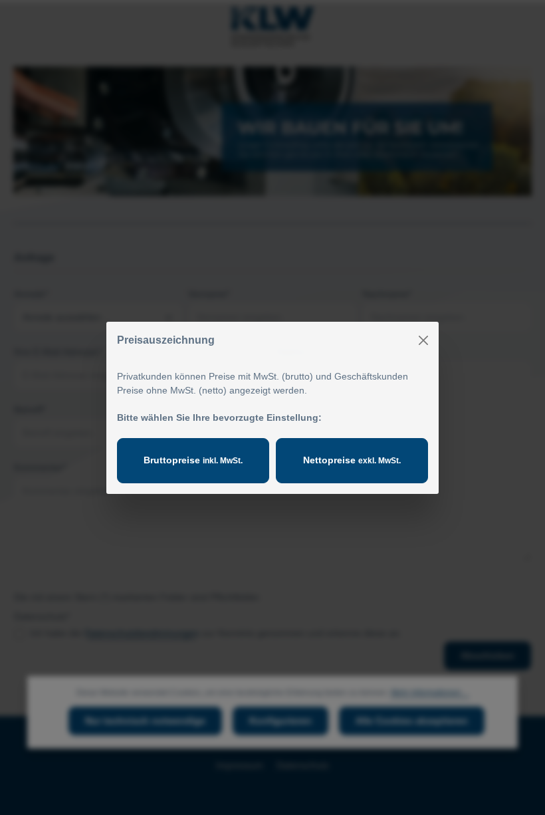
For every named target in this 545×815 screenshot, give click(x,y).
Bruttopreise (193, 460)
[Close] (423, 340)
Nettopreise (352, 460)
